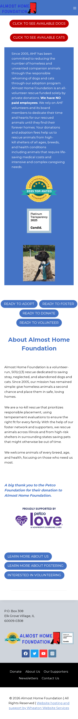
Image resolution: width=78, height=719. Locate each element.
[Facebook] (26, 653)
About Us (32, 671)
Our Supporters (56, 671)
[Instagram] (52, 653)
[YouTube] (43, 653)
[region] (39, 263)
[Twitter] (34, 653)
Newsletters (28, 678)
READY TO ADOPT (19, 304)
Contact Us (50, 678)
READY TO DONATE (39, 313)
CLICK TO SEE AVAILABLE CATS (39, 38)
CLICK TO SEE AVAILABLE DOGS (39, 24)
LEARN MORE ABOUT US (28, 556)
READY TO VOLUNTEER (39, 323)
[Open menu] (74, 8)
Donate (16, 671)
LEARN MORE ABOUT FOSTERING (35, 566)
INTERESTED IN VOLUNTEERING (34, 575)
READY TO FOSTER (58, 304)
